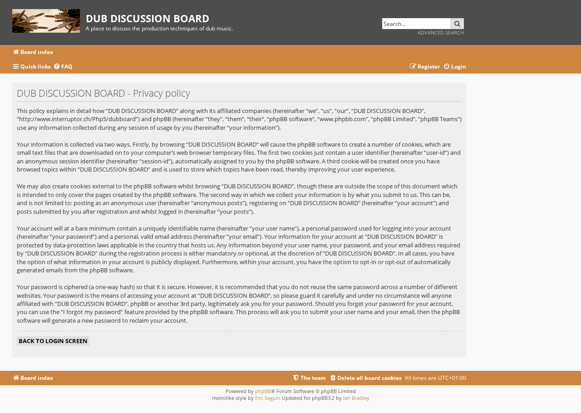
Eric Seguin (268, 397)
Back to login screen (53, 341)
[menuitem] (63, 67)
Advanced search (441, 32)
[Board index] (49, 19)
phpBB (263, 391)
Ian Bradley (356, 397)
